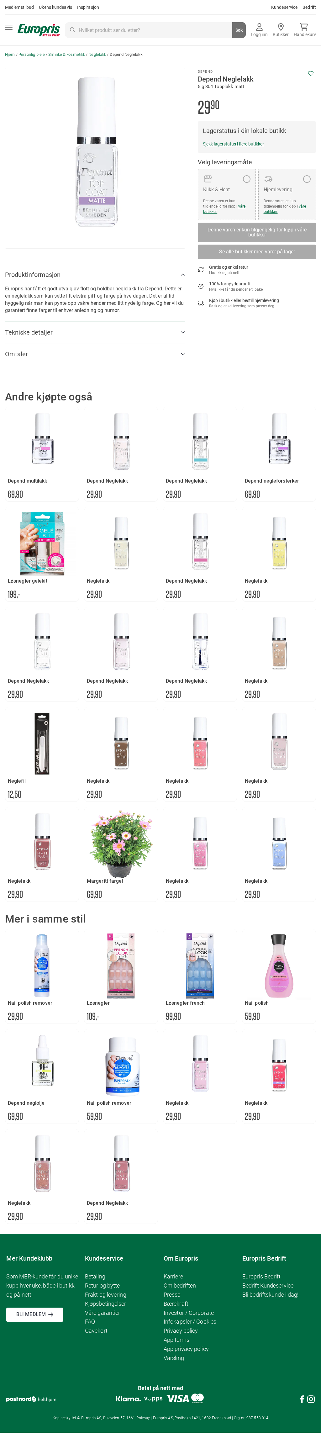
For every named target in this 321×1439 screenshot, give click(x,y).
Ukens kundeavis (55, 7)
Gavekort (96, 1330)
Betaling (95, 1276)
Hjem (10, 54)
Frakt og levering (105, 1294)
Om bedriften (180, 1285)
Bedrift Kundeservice (267, 1285)
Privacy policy (181, 1330)
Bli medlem (31, 1314)
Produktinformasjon (33, 274)
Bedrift (309, 7)
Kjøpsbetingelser (105, 1303)
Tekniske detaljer (29, 332)
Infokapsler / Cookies (190, 1321)
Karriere (173, 1276)
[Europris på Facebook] (302, 1400)
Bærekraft (176, 1303)
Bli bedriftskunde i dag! (270, 1294)
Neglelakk (97, 54)
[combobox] (155, 30)
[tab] (95, 274)
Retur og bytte (102, 1285)
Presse (172, 1294)
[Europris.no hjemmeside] (39, 30)
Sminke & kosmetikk (66, 54)
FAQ (90, 1321)
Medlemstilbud (19, 7)
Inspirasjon (88, 7)
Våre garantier (102, 1312)
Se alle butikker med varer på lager (257, 252)
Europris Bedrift (261, 1276)
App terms (176, 1339)
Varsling (174, 1358)
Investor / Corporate (189, 1312)
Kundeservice (284, 7)
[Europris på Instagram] (311, 1400)
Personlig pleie (31, 54)
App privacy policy (186, 1349)
